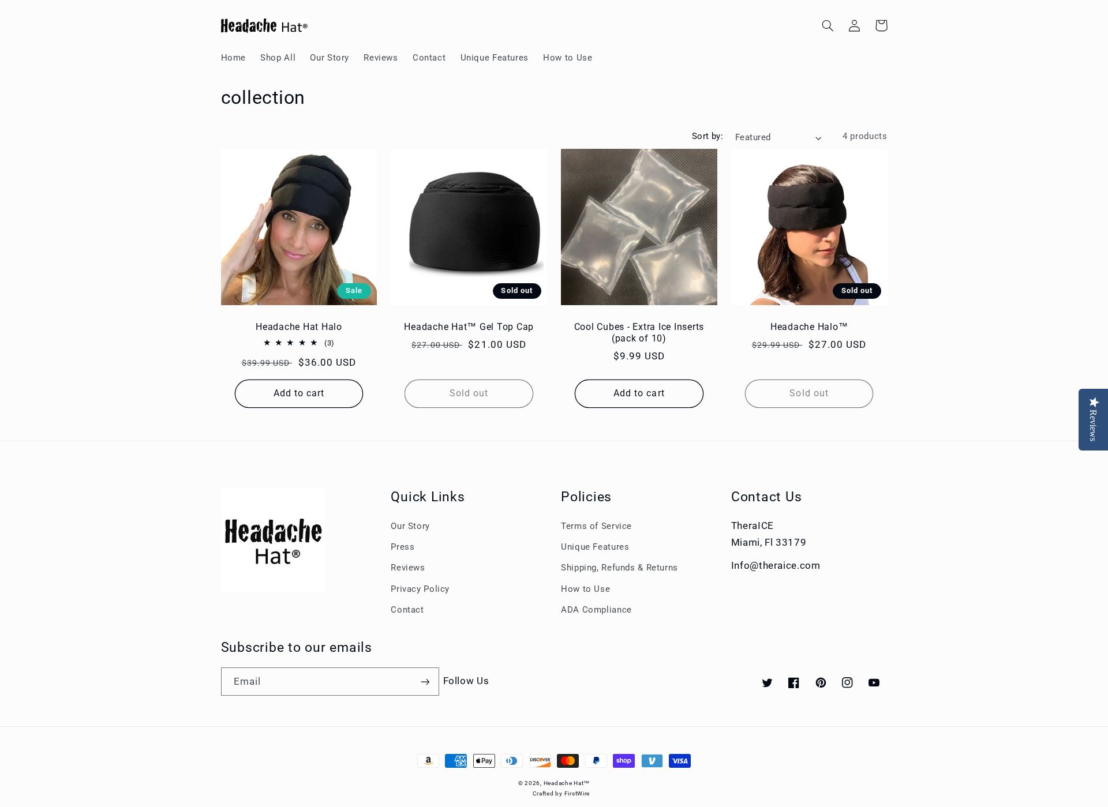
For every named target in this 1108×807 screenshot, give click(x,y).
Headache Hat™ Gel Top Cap (469, 326)
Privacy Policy (420, 589)
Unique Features (595, 547)
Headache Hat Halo (299, 326)
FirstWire (577, 793)
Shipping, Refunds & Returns (619, 567)
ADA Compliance (596, 610)
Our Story (410, 526)
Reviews (408, 567)
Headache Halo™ (809, 326)
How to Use (585, 589)
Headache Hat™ (567, 783)
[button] (828, 25)
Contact (407, 610)
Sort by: (707, 136)
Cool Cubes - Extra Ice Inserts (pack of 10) (639, 332)
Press (402, 547)
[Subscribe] (424, 681)
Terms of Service (596, 526)
